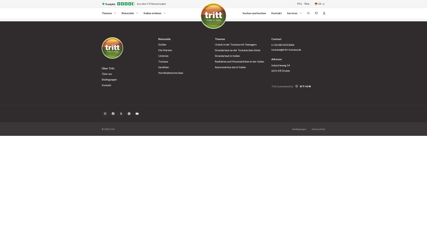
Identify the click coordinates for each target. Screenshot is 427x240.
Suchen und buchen (254, 13)
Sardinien (163, 67)
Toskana (163, 61)
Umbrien (163, 55)
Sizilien (162, 44)
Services (293, 14)
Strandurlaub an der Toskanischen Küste (237, 50)
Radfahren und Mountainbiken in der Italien (239, 61)
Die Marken (165, 50)
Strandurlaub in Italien (227, 55)
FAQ (299, 3)
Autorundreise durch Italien (230, 67)
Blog (307, 3)
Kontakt (276, 13)
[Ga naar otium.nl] (303, 86)
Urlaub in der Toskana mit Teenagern (236, 44)
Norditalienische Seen (170, 72)
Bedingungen (109, 79)
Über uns (107, 73)
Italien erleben (152, 14)
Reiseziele (128, 14)
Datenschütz (318, 129)
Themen (108, 14)
